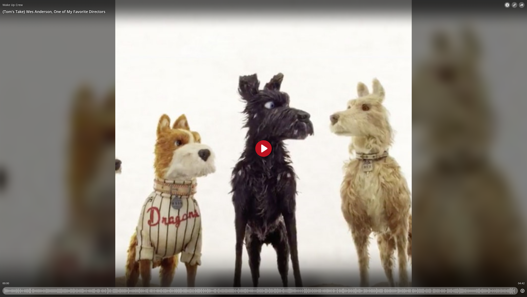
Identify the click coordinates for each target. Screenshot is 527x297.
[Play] (263, 148)
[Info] (507, 5)
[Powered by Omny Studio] (522, 291)
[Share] (522, 5)
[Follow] (514, 5)
